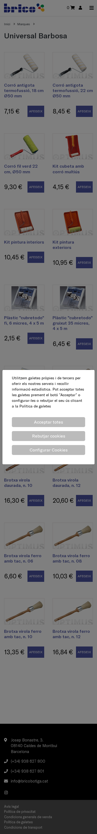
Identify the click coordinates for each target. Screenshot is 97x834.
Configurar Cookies (49, 450)
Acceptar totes (48, 422)
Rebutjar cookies (48, 436)
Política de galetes (35, 406)
